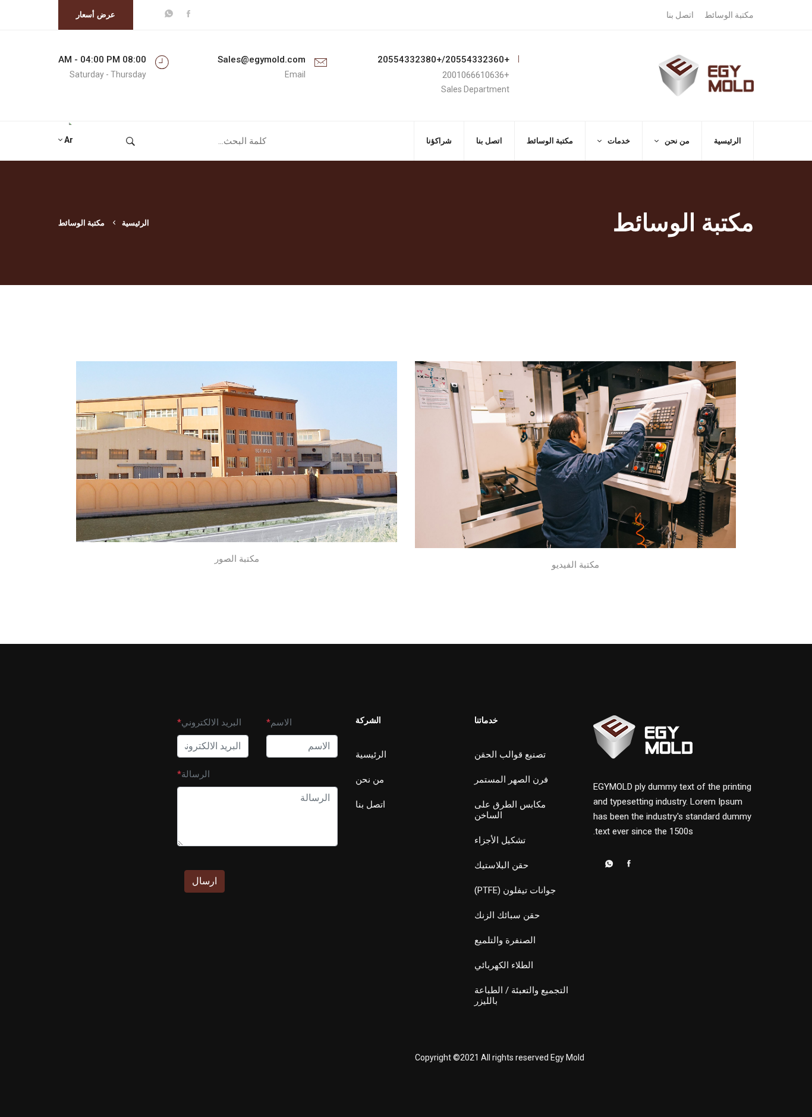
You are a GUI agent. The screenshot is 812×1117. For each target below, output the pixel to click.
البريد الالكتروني (211, 722)
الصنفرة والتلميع (505, 940)
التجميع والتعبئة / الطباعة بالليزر (521, 995)
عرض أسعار (95, 14)
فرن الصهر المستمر (511, 779)
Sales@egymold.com (262, 59)
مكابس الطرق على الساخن (510, 810)
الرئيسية (727, 140)
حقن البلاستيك (501, 865)
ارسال (204, 881)
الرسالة (195, 774)
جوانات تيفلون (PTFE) (515, 890)
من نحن (677, 140)
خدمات (619, 140)
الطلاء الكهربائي (503, 965)
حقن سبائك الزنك (507, 915)
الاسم (281, 722)
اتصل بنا (680, 15)
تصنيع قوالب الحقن (510, 754)
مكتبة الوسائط (729, 15)
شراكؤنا (439, 140)
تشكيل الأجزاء (499, 840)
